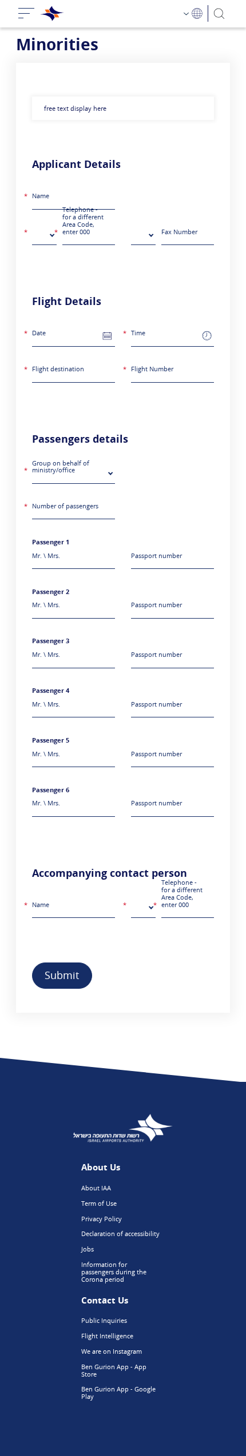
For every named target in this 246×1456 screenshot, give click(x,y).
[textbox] (41, 236)
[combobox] (44, 236)
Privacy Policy (101, 1218)
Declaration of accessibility (120, 1233)
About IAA (96, 1188)
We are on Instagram (111, 1351)
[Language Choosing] (193, 13)
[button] (107, 335)
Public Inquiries (104, 1320)
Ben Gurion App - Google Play (118, 1393)
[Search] (219, 13)
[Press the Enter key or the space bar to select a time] (207, 336)
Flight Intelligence (107, 1335)
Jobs (87, 1249)
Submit (62, 975)
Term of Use (99, 1203)
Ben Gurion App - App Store (113, 1370)
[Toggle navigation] (26, 13)
